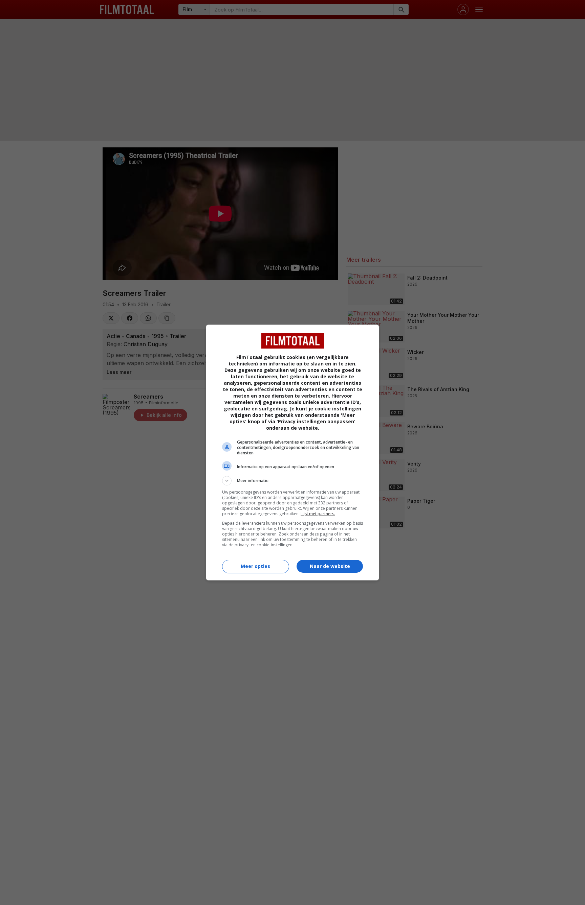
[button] (292, 480)
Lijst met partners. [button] (318, 514)
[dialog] (292, 452)
